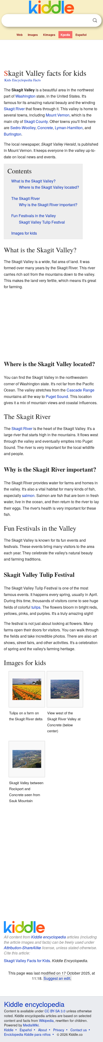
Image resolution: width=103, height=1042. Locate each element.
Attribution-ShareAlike (22, 947)
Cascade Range (80, 390)
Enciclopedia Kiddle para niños (27, 1034)
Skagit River (14, 108)
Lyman (60, 127)
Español (80, 35)
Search (95, 20)
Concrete (45, 127)
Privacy (58, 1029)
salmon (28, 495)
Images (33, 35)
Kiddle (8, 1029)
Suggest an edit (57, 978)
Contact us (78, 1029)
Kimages (49, 35)
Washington (25, 96)
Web (20, 35)
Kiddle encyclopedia (48, 937)
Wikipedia (46, 1020)
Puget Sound (57, 396)
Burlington (12, 134)
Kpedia (65, 35)
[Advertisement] (51, 53)
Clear (85, 21)
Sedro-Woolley (22, 127)
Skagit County (36, 121)
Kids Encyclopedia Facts (22, 79)
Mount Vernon (57, 115)
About (42, 1029)
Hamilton (75, 127)
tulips (35, 607)
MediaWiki (31, 1025)
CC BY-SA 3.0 (55, 1011)
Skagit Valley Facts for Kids (27, 960)
